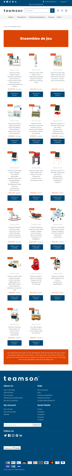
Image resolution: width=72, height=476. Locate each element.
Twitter (39, 409)
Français (63, 2)
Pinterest (40, 417)
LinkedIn (40, 420)
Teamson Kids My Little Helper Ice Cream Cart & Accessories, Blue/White (14, 330)
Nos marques (8, 395)
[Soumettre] (52, 10)
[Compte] (62, 10)
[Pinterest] (13, 2)
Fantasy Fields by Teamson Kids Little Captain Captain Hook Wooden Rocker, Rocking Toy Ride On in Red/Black (36, 232)
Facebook (40, 412)
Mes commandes (10, 412)
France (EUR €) (50, 2)
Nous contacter (42, 390)
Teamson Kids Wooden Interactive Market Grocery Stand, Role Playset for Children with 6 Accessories (36, 127)
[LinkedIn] (15, 2)
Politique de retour (44, 398)
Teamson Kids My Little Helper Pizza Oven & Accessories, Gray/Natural (57, 279)
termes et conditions (11, 400)
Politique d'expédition (45, 395)
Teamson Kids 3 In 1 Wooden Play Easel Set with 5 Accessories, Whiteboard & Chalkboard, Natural (58, 175)
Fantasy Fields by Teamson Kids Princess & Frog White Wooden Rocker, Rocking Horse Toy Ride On (14, 231)
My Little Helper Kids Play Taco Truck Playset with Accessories (36, 329)
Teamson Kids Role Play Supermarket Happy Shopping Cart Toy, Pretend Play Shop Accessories (57, 231)
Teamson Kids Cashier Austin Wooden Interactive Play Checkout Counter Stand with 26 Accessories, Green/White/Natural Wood (15, 78)
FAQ (39, 392)
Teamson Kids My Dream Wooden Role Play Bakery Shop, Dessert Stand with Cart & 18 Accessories (14, 127)
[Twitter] (4, 2)
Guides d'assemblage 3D (46, 400)
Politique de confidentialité (13, 398)
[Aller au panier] (66, 10)
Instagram (41, 414)
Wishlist (6, 414)
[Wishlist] (58, 10)
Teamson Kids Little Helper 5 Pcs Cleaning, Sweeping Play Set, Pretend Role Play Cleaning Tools (36, 76)
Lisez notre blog (9, 390)
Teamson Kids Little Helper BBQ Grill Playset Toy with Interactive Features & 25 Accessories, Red (36, 174)
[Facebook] (7, 2)
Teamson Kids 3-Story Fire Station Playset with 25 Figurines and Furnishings (36, 279)
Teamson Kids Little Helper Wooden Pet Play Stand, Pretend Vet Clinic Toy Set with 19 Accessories (58, 75)
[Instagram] (10, 2)
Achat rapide (14, 60)
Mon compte (8, 409)
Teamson (22, 469)
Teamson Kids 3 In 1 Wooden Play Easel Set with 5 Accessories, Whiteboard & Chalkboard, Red (58, 127)
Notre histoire (8, 392)
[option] (36, 4)
